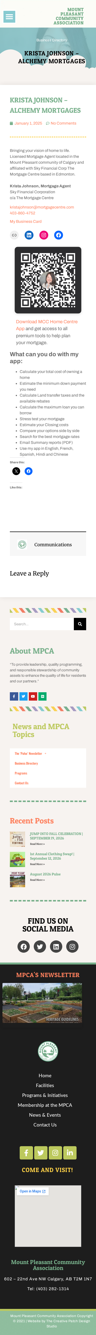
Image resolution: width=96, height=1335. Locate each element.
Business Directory (51, 40)
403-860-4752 (22, 213)
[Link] (14, 235)
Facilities (45, 1085)
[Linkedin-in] (70, 1152)
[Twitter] (40, 946)
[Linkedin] (56, 946)
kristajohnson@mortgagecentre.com (42, 207)
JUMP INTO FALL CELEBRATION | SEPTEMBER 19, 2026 (56, 835)
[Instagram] (43, 235)
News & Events (45, 1115)
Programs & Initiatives (45, 1095)
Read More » (37, 844)
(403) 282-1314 (52, 1289)
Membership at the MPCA (45, 1105)
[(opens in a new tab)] (17, 879)
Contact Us (21, 782)
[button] (9, 17)
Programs (21, 773)
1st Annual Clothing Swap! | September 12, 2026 (52, 856)
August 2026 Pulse (45, 874)
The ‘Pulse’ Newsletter (28, 753)
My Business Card (26, 221)
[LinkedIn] (29, 235)
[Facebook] (58, 235)
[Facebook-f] (26, 1152)
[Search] (80, 624)
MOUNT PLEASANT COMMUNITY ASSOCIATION (69, 16)
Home (45, 1076)
